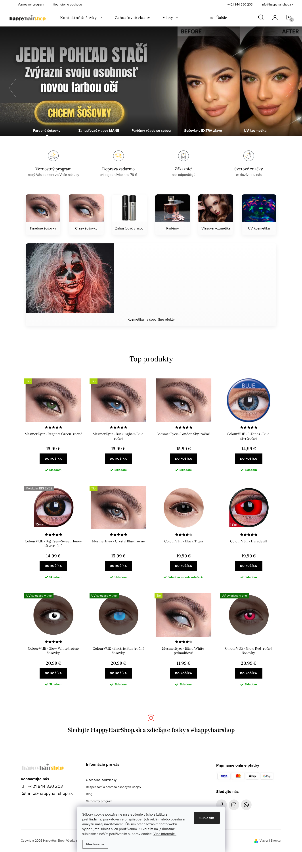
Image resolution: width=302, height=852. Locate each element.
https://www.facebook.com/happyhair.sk (221, 804)
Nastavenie (95, 844)
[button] (14, 88)
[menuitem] (81, 17)
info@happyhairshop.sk (277, 4)
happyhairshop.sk (234, 804)
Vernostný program (99, 801)
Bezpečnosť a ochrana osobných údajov (113, 787)
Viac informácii (164, 833)
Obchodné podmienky (101, 780)
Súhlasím (206, 817)
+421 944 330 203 (240, 4)
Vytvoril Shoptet (270, 840)
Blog (89, 794)
